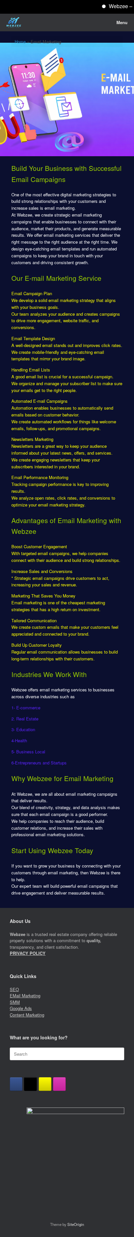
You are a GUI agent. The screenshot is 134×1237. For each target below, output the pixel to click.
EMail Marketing (25, 995)
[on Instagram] (59, 1084)
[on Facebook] (16, 1084)
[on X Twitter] (30, 1084)
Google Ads (21, 1008)
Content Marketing (27, 1015)
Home (20, 41)
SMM (15, 1002)
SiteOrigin (75, 1224)
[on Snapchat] (45, 1084)
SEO (14, 989)
